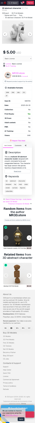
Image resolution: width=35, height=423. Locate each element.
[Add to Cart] (25, 244)
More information (12, 415)
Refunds (6, 389)
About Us (7, 294)
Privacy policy (8, 383)
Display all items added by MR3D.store (17, 220)
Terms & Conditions (9, 386)
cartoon (14, 188)
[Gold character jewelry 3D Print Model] (17, 236)
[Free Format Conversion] (6, 96)
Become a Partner (9, 352)
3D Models (7, 336)
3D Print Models (8, 340)
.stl (24, 92)
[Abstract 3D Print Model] (17, 273)
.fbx (12, 92)
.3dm (7, 92)
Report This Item (18, 141)
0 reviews (24, 76)
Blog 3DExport (8, 356)
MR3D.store (18, 73)
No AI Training (11, 66)
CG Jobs (6, 359)
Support (5, 367)
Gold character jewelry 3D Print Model (15, 248)
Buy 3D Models (10, 332)
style (26, 184)
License (5, 376)
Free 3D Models (8, 343)
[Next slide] (30, 34)
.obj (18, 92)
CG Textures (7, 346)
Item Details (8, 145)
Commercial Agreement (11, 380)
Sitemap (23, 403)
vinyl (20, 184)
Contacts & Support (12, 363)
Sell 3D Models (8, 349)
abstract (13, 181)
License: (9, 64)
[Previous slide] (5, 34)
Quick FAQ (6, 373)
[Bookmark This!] (29, 244)
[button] (29, 237)
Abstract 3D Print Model (11, 286)
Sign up (30, 3)
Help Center (7, 370)
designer (8, 184)
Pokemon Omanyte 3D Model (18, 204)
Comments (18, 145)
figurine (22, 188)
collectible (9, 191)
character (21, 181)
